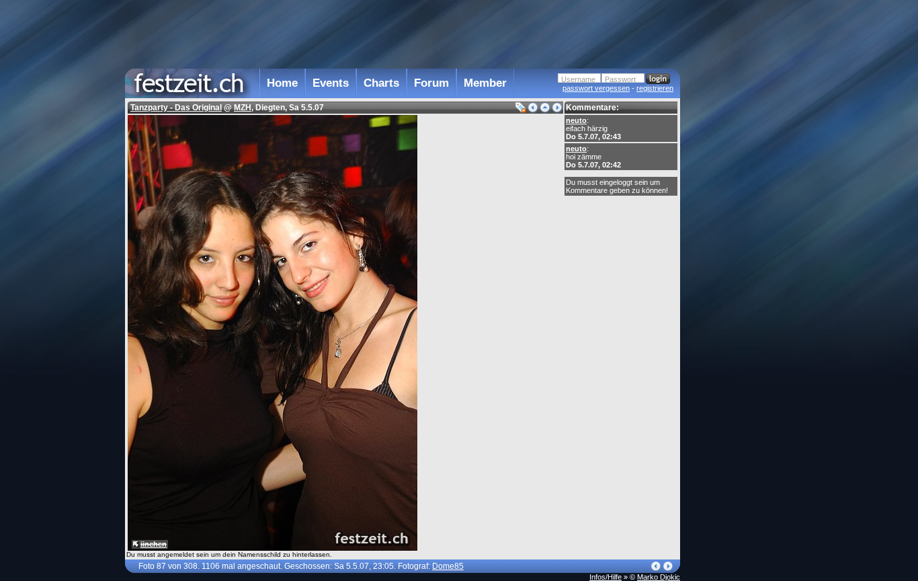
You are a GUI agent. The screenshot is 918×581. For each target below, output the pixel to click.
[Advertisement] (739, 271)
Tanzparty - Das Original (176, 107)
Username (578, 79)
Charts (381, 83)
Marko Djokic (658, 577)
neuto (576, 120)
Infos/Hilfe (605, 577)
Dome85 (448, 566)
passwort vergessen (596, 88)
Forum (431, 83)
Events (330, 83)
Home (282, 83)
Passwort (620, 79)
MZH (242, 107)
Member (485, 83)
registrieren (654, 88)
